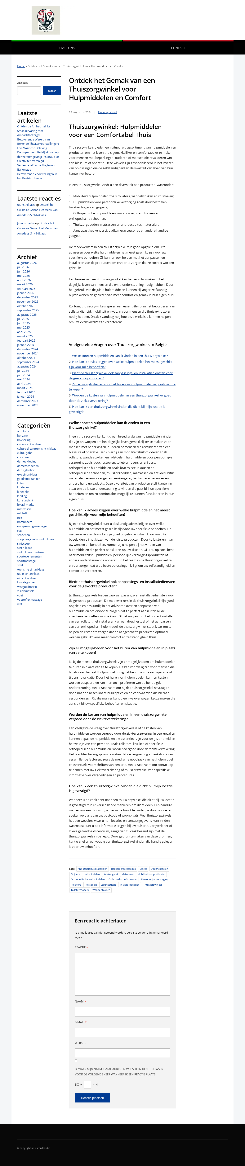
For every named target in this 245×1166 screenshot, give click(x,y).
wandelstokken (101, 890)
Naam (80, 1001)
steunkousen (108, 884)
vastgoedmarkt (27, 587)
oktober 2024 (26, 358)
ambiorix (23, 431)
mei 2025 (23, 327)
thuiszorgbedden (130, 884)
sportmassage (26, 561)
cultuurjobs (24, 453)
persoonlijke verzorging (154, 879)
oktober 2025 (26, 306)
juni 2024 (23, 375)
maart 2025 (25, 336)
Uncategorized (26, 582)
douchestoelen (159, 868)
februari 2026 (26, 289)
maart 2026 (25, 284)
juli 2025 (23, 319)
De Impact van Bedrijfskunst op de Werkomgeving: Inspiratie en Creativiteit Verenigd (38, 156)
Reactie (81, 947)
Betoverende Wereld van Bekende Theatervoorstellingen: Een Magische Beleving (38, 143)
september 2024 (28, 362)
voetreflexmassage (29, 599)
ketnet (21, 483)
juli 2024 (23, 370)
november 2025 (27, 301)
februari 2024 (26, 392)
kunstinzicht (25, 500)
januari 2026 (25, 293)
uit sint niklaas (26, 578)
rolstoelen (91, 884)
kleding (22, 496)
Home (21, 66)
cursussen (23, 457)
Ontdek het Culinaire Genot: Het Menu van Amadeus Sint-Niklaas (37, 210)
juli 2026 (23, 267)
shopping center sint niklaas (35, 539)
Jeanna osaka (25, 223)
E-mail (81, 1022)
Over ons (67, 48)
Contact (178, 48)
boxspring (23, 440)
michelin (23, 513)
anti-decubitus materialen (92, 868)
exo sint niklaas (27, 474)
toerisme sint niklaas (30, 569)
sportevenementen (29, 556)
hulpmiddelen (91, 874)
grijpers (75, 874)
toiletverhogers (80, 890)
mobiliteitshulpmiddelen (151, 874)
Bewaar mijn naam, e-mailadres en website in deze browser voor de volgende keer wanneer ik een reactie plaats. (119, 1071)
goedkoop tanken (28, 479)
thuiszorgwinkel (152, 884)
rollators (76, 884)
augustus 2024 (27, 366)
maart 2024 (25, 388)
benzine (22, 435)
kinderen (23, 487)
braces (143, 868)
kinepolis (23, 492)
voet (20, 595)
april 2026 (24, 280)
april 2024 (24, 384)
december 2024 (27, 349)
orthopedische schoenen (123, 879)
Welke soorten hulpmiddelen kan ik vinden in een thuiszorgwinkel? (120, 356)
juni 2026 (23, 271)
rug (19, 530)
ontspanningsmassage (32, 526)
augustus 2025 (27, 314)
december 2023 (27, 401)
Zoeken (22, 83)
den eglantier (25, 470)
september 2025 (28, 310)
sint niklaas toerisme (30, 552)
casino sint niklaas (29, 444)
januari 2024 (25, 396)
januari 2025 (25, 345)
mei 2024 (23, 379)
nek (19, 517)
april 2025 (24, 332)
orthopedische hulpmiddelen (88, 879)
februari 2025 (26, 340)
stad (20, 565)
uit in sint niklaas (28, 574)
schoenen (23, 535)
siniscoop (23, 543)
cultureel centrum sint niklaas (36, 448)
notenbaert (24, 522)
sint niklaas (24, 548)
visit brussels (25, 591)
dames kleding (26, 461)
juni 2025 (23, 323)
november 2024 (27, 353)
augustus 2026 (27, 263)
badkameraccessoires (123, 868)
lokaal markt (25, 504)
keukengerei (111, 874)
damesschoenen (28, 466)
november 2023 (27, 405)
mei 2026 (23, 275)
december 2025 (27, 297)
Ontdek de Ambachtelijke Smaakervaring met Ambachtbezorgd (33, 130)
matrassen (24, 509)
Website (80, 1043)
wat (19, 604)
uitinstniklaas (26, 204)
